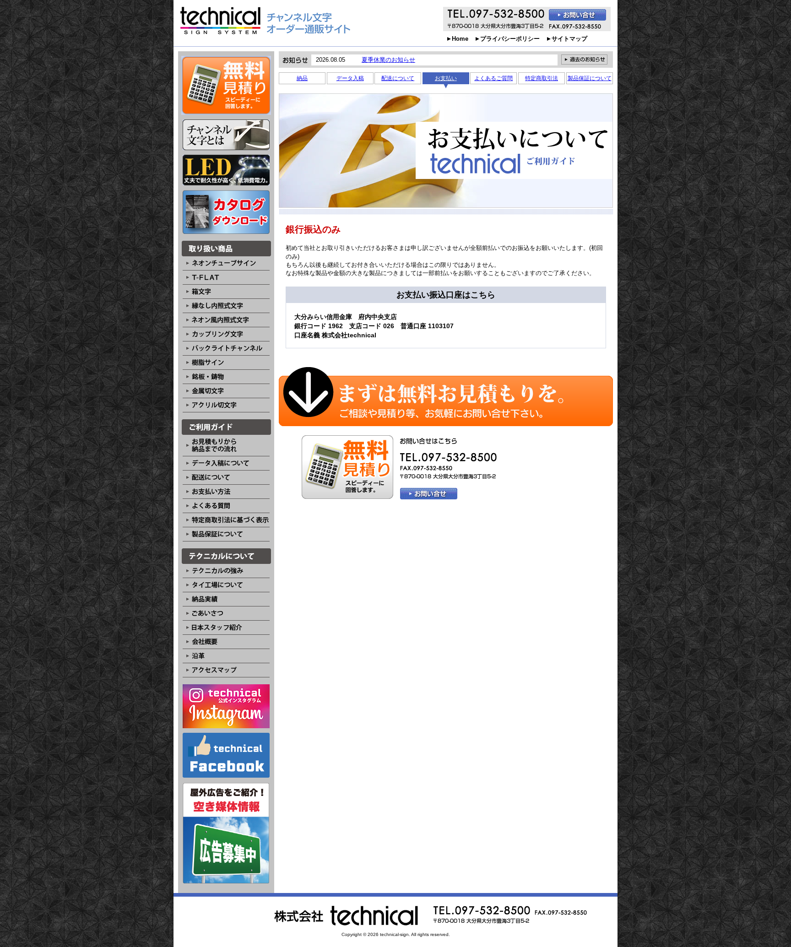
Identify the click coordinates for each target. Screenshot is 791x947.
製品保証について (590, 78)
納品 (302, 78)
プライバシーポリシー (510, 38)
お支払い (446, 78)
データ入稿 (350, 78)
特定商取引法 (541, 78)
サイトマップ (569, 38)
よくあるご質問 (493, 78)
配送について (397, 78)
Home (460, 38)
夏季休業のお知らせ (388, 59)
